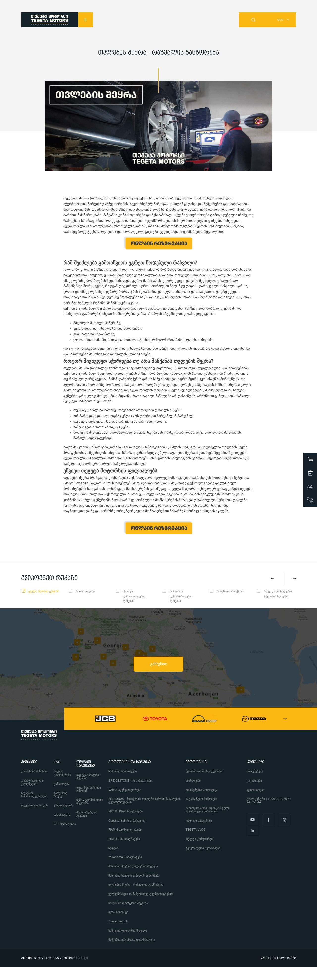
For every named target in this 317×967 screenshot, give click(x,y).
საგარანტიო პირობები (202, 799)
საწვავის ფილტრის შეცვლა (127, 930)
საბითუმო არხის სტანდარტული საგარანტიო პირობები (208, 810)
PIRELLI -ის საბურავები (124, 839)
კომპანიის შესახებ (34, 771)
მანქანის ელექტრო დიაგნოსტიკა (132, 939)
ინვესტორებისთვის (34, 805)
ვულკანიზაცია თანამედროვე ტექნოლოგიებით (140, 894)
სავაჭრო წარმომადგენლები (34, 795)
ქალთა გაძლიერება (62, 773)
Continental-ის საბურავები (126, 820)
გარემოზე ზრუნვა (60, 795)
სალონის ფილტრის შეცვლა (128, 903)
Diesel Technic (118, 921)
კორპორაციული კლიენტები (32, 782)
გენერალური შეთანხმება (203, 848)
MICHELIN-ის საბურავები (125, 811)
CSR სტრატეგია (65, 823)
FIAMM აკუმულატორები (125, 829)
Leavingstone (286, 958)
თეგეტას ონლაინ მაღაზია (88, 777)
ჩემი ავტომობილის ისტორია (89, 801)
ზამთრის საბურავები (122, 771)
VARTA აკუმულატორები (124, 790)
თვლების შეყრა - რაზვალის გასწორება (135, 884)
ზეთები (113, 848)
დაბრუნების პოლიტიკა (202, 790)
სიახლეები (193, 780)
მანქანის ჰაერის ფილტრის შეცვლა (133, 866)
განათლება (62, 784)
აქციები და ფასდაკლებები (204, 771)
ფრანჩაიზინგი (118, 912)
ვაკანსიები (254, 780)
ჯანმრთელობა (64, 805)
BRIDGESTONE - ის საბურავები (130, 780)
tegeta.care (62, 814)
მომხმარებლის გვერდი (86, 814)
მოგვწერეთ (255, 771)
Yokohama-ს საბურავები (125, 857)
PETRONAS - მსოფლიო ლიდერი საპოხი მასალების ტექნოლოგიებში (144, 800)
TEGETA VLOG (196, 829)
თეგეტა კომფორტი (199, 839)
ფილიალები (255, 790)
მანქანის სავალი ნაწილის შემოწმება (134, 875)
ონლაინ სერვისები (199, 820)
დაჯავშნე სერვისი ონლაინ (88, 789)
